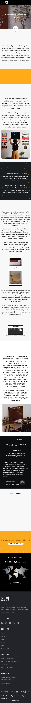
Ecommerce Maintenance (8, 658)
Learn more (15, 515)
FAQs (2, 645)
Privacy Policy (5, 648)
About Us (3, 633)
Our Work (15, 583)
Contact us (15, 544)
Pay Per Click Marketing (7, 667)
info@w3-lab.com (7, 619)
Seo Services (5, 664)
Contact (3, 642)
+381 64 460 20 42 (6, 679)
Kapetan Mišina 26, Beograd (8, 677)
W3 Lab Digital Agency (12, 696)
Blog (2, 639)
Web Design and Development (9, 661)
